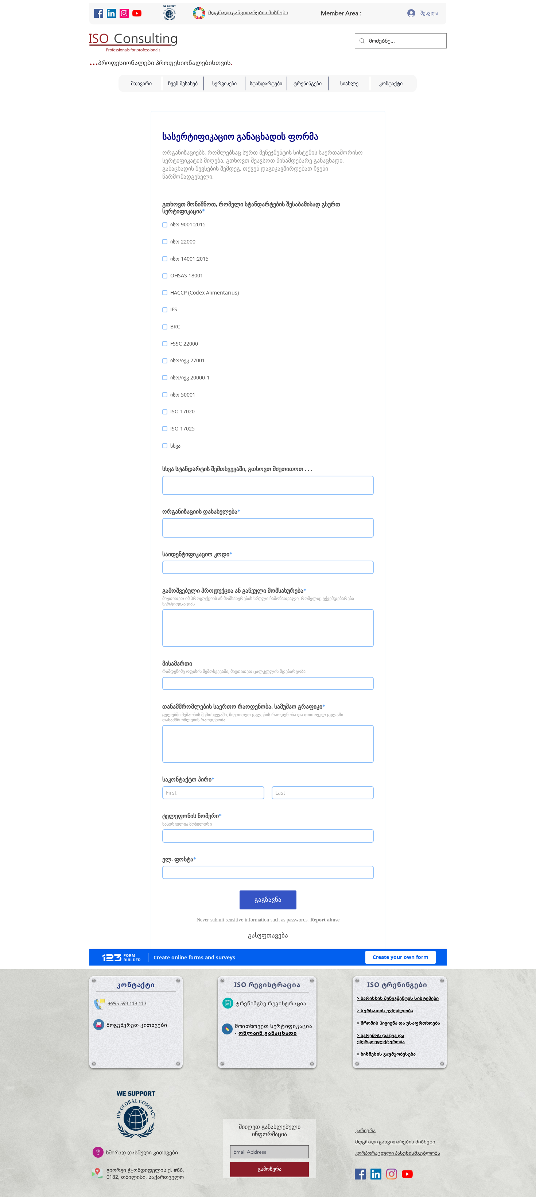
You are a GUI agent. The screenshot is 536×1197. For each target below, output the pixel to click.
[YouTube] (136, 13)
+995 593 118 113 (127, 1003)
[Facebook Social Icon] (98, 13)
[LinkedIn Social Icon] (111, 13)
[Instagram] (124, 13)
